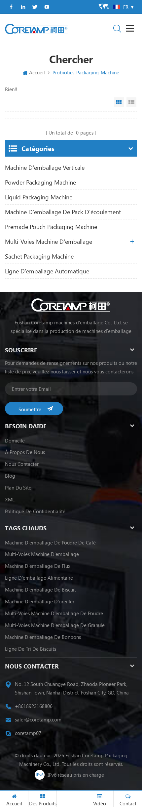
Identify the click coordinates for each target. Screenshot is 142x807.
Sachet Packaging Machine (39, 256)
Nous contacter (22, 464)
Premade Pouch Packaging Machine (51, 227)
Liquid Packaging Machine (38, 197)
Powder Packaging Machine (40, 182)
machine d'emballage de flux (37, 566)
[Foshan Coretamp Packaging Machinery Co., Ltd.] (36, 29)
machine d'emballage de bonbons (43, 637)
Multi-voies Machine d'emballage (42, 554)
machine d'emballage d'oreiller (39, 601)
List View (131, 102)
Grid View (119, 102)
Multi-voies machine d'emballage (48, 241)
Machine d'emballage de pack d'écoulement (63, 212)
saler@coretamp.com (38, 719)
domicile (15, 440)
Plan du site (18, 487)
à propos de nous (25, 452)
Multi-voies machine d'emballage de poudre (54, 613)
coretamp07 (28, 733)
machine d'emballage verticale (45, 167)
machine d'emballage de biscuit (40, 589)
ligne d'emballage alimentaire (39, 577)
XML (10, 499)
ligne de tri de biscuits (30, 648)
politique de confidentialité (35, 511)
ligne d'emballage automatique (47, 271)
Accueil (37, 72)
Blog (10, 475)
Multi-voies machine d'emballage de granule (55, 625)
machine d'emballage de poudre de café (50, 542)
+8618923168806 (34, 706)
